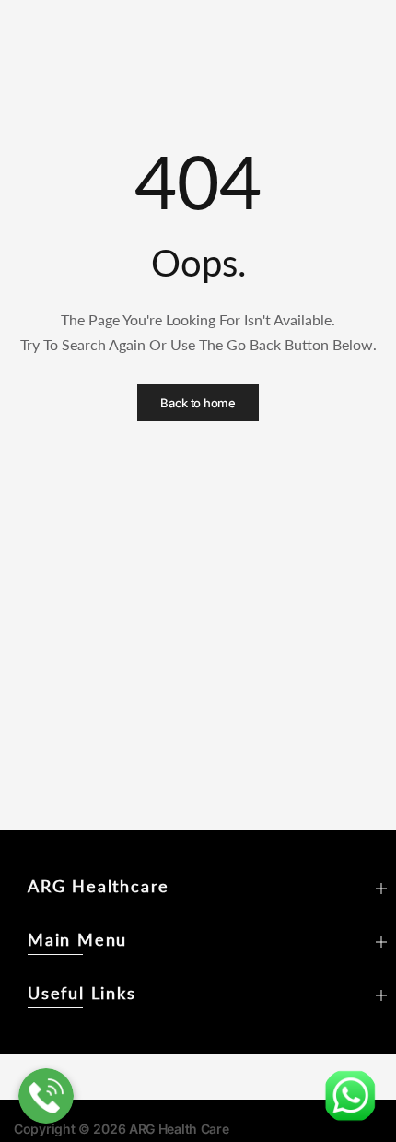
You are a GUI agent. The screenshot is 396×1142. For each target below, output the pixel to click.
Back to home (197, 402)
